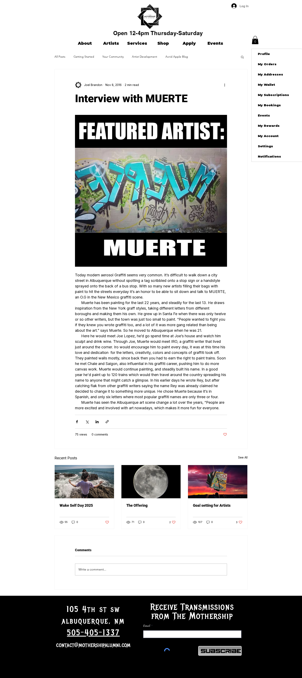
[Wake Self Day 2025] (84, 481)
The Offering (137, 505)
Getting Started (84, 56)
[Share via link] (107, 422)
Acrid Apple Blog (176, 56)
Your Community (113, 56)
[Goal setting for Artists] (217, 481)
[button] (255, 40)
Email (146, 625)
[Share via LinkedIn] (97, 422)
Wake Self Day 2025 (76, 505)
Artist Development (144, 56)
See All (243, 457)
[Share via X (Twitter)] (87, 422)
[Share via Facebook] (77, 422)
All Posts (59, 56)
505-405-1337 (93, 633)
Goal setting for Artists (212, 505)
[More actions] (224, 84)
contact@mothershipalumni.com (93, 645)
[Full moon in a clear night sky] (151, 481)
